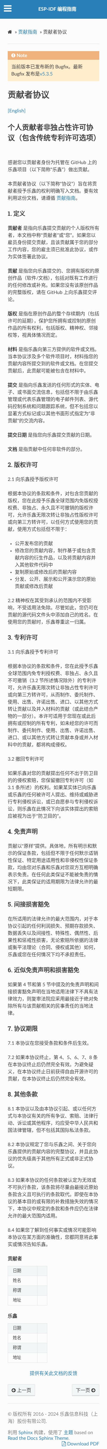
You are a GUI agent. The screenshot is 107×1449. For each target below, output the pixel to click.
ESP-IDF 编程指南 (57, 9)
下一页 (83, 1390)
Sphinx (25, 1432)
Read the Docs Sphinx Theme (38, 1438)
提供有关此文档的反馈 (53, 1373)
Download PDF (82, 1444)
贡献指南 (27, 32)
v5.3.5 (46, 74)
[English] (17, 110)
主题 (68, 1432)
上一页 (23, 1390)
